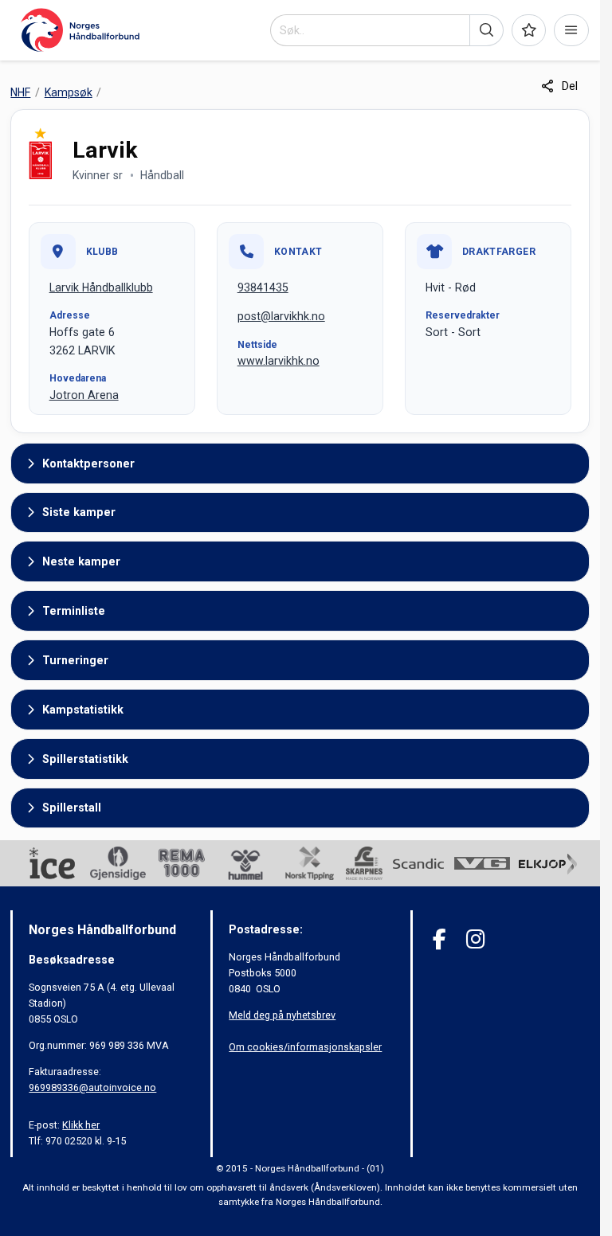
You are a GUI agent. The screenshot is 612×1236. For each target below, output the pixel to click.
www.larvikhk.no (278, 360)
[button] (486, 30)
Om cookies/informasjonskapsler (305, 1047)
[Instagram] (475, 939)
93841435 (262, 287)
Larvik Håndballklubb (101, 287)
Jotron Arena (84, 395)
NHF (20, 92)
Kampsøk (68, 92)
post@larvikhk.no (281, 316)
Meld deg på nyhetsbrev (282, 1015)
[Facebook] (439, 939)
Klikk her (81, 1125)
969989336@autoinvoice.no (92, 1087)
